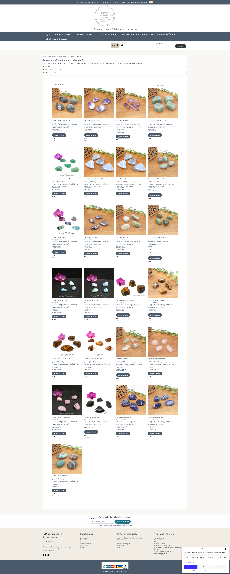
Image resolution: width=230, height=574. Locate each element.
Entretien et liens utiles (50, 73)
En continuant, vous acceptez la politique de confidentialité (116, 525)
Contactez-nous (159, 538)
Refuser (205, 567)
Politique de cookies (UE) (162, 553)
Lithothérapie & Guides (56, 38)
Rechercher (159, 43)
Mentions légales (159, 544)
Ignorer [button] (151, 2)
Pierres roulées (62, 56)
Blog (118, 547)
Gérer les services (189, 562)
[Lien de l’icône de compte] (122, 45)
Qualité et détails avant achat (52, 70)
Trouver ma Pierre (108, 34)
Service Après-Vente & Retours (163, 551)
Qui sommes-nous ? (49, 541)
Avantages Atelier (159, 555)
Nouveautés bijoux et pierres (135, 34)
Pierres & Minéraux (85, 34)
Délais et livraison (159, 540)
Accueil (45, 56)
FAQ (155, 542)
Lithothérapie (84, 538)
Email (92, 518)
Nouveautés (84, 545)
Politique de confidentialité (210, 571)
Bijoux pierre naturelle (87, 540)
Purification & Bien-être (162, 34)
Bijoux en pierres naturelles (58, 34)
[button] (226, 549)
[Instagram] (48, 555)
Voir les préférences (220, 567)
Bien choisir (46, 67)
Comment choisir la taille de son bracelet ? (130, 538)
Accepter (190, 567)
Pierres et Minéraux (53, 56)
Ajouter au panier (59, 135)
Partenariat (120, 545)
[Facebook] (44, 555)
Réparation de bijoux (123, 544)
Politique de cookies (198, 571)
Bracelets (83, 542)
